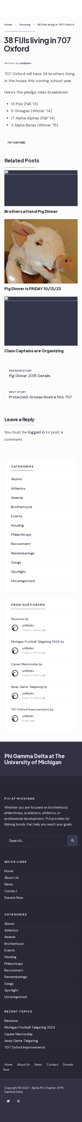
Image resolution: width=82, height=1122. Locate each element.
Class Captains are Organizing (34, 350)
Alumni (16, 479)
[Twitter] (8, 1101)
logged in (36, 432)
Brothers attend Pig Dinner (31, 211)
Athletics (18, 488)
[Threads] (19, 1101)
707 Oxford (16, 142)
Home (8, 24)
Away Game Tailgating (27, 687)
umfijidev (25, 63)
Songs (16, 562)
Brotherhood (21, 507)
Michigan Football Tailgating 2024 (35, 642)
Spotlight (18, 571)
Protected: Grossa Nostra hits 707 (40, 395)
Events (16, 516)
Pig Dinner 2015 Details (29, 373)
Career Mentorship (24, 664)
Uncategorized (23, 581)
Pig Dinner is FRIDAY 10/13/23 (32, 288)
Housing (25, 24)
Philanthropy (21, 534)
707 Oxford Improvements (30, 709)
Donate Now (13, 897)
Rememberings (23, 553)
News (8, 884)
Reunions (17, 619)
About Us (11, 878)
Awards (17, 497)
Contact (10, 891)
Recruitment (21, 543)
